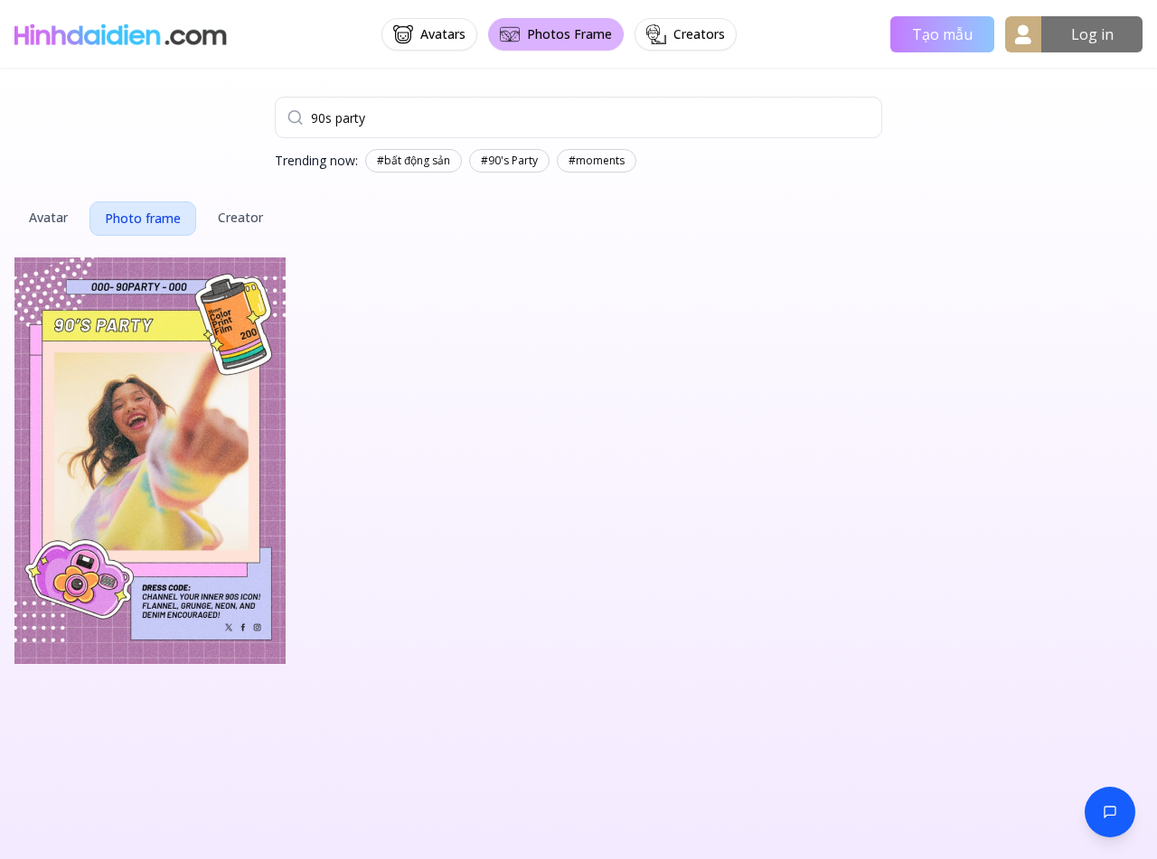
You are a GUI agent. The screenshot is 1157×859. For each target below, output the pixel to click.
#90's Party (509, 160)
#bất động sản (413, 160)
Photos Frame (569, 33)
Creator (240, 217)
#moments (597, 160)
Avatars (443, 33)
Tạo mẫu (942, 34)
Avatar (48, 217)
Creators (699, 33)
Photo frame (143, 218)
